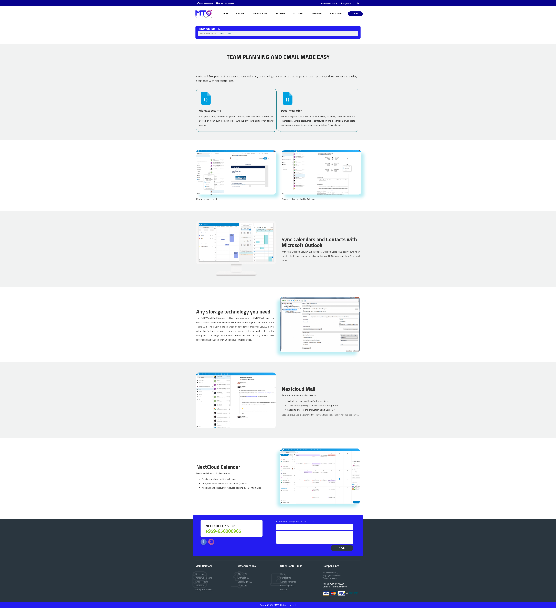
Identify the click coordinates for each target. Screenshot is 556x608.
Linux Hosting (201, 582)
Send (342, 548)
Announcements (288, 582)
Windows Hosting (203, 578)
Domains (199, 574)
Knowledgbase (287, 585)
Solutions (297, 14)
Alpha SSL (243, 574)
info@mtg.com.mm (338, 587)
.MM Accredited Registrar (208, 33)
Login (355, 14)
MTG (277, 605)
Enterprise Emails (203, 589)
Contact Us (336, 14)
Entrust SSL (243, 578)
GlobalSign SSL (245, 582)
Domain (240, 14)
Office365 (242, 585)
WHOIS (283, 589)
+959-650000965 (338, 584)
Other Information (328, 3)
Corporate (317, 14)
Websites (280, 14)
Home (226, 14)
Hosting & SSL (260, 14)
